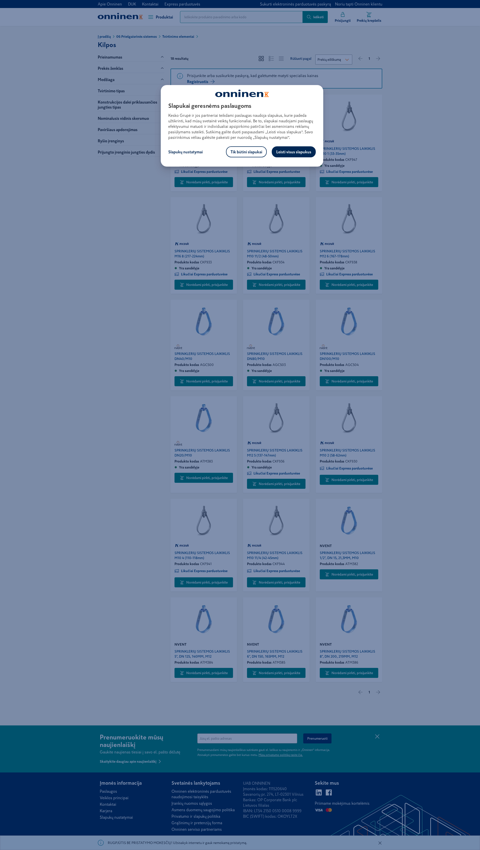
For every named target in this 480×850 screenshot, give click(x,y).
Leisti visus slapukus (293, 152)
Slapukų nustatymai (185, 152)
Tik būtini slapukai (246, 152)
